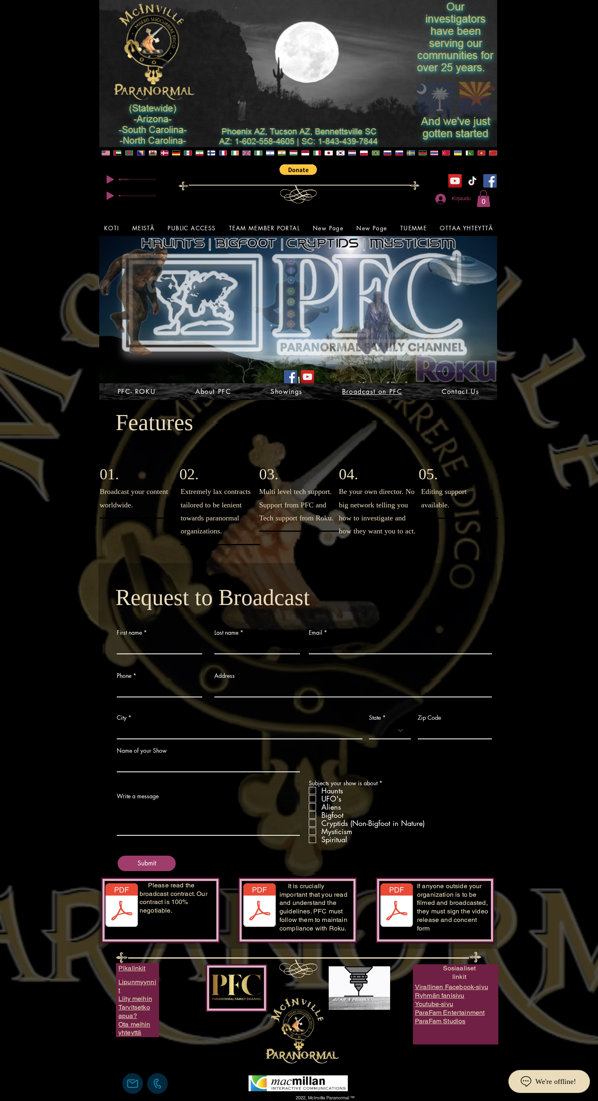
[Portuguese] (376, 153)
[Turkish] (446, 153)
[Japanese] (328, 153)
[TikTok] (472, 181)
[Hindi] (282, 153)
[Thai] (434, 153)
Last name (226, 633)
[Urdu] (469, 153)
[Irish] (234, 153)
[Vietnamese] (481, 153)
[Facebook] (490, 181)
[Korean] (340, 153)
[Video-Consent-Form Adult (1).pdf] (396, 906)
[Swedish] (411, 153)
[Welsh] (152, 153)
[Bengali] (129, 153)
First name (129, 633)
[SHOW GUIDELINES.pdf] (259, 906)
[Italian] (317, 153)
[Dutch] (352, 153)
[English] (105, 153)
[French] (223, 153)
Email (315, 633)
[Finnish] (211, 153)
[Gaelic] (246, 153)
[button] (298, 169)
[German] (176, 153)
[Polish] (364, 153)
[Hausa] (258, 153)
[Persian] (199, 153)
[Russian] (387, 153)
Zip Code (429, 718)
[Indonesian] (305, 153)
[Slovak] (399, 153)
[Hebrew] (270, 153)
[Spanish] (188, 153)
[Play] (110, 179)
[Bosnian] (141, 153)
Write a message (138, 796)
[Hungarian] (293, 153)
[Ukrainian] (458, 153)
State (375, 718)
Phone (124, 676)
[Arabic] (117, 153)
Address (224, 676)
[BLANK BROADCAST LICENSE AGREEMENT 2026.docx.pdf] (121, 906)
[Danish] (164, 153)
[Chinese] (493, 153)
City (122, 718)
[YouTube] (455, 181)
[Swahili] (422, 153)
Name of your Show (142, 751)
